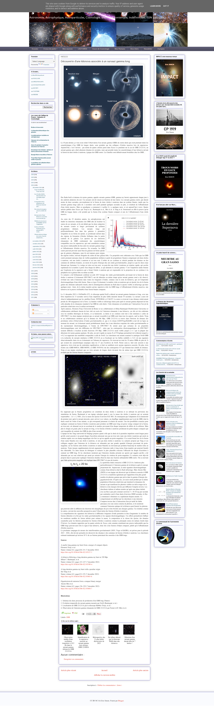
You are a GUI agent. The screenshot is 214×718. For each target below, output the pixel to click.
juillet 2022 (36, 251)
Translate (46, 64)
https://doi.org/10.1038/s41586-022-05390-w (76, 564)
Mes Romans (120, 49)
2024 (32, 180)
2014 (32, 289)
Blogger (121, 700)
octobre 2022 (36, 243)
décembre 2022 (37, 187)
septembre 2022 (37, 246)
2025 (32, 177)
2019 (32, 276)
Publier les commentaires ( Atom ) (110, 685)
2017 (32, 281)
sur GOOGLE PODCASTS (38, 85)
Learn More (155, 6)
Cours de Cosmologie (100, 49)
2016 (32, 284)
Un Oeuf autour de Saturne (174, 463)
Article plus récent (68, 670)
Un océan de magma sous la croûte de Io (40, 210)
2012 (32, 294)
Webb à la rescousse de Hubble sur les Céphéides (40, 222)
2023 (32, 182)
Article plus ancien (140, 670)
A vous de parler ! (50, 49)
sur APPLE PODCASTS (37, 81)
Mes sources (68, 49)
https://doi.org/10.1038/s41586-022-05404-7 (76, 588)
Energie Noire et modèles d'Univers (41, 154)
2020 (32, 273)
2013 (32, 292)
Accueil (104, 670)
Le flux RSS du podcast (37, 75)
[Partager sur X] (92, 614)
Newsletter (148, 49)
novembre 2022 (37, 241)
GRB (68, 617)
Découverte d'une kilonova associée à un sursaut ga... (40, 216)
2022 (32, 185)
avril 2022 (36, 259)
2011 (32, 297)
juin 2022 (35, 254)
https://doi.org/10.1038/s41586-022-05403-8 (76, 576)
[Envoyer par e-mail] (87, 614)
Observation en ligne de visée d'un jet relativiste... (40, 236)
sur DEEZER (34, 94)
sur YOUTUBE (35, 91)
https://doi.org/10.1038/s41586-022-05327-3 (76, 552)
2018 (32, 278)
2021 (32, 271)
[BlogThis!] (90, 614)
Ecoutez (35, 49)
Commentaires (38, 313)
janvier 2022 (36, 267)
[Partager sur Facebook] (94, 614)
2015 (32, 286)
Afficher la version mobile (104, 674)
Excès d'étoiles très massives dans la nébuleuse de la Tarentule (174, 423)
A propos (161, 49)
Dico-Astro (134, 49)
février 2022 (36, 265)
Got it (166, 6)
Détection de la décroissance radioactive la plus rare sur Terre (174, 377)
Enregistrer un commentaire (73, 659)
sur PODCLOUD (35, 78)
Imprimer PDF (71, 613)
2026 (32, 174)
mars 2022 (36, 262)
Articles (36, 310)
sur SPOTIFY (34, 88)
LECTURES (82, 49)
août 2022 (36, 249)
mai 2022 (35, 257)
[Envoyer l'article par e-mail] (83, 613)
